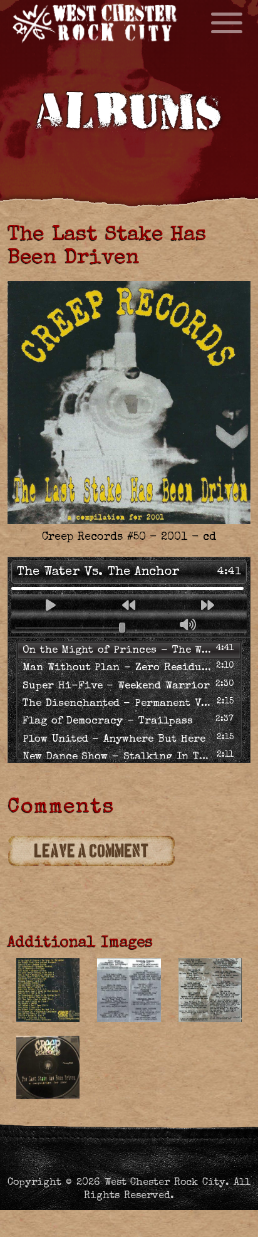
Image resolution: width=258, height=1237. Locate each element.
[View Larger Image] (48, 990)
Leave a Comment (91, 852)
